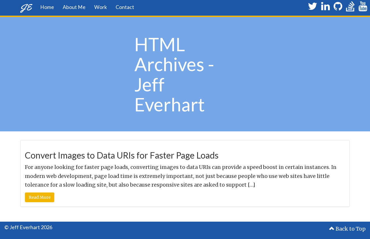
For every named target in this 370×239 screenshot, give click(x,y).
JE (26, 7)
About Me (74, 7)
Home (47, 7)
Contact (125, 7)
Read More (40, 197)
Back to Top (350, 229)
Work (100, 7)
